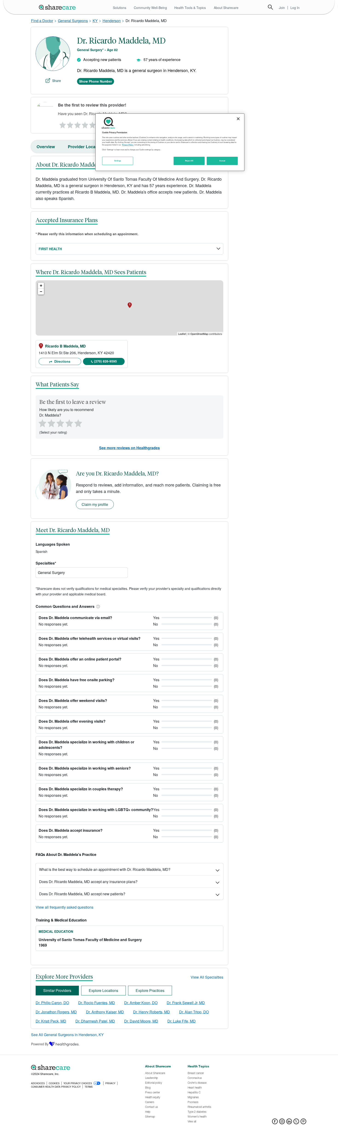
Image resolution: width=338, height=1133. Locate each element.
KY (95, 20)
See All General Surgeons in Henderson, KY (67, 1034)
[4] (85, 123)
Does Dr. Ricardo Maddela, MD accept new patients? (82, 893)
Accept (222, 160)
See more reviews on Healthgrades (129, 447)
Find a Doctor (42, 20)
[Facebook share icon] (274, 1122)
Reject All (189, 160)
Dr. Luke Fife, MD (181, 1021)
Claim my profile (95, 504)
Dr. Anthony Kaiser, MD (105, 1011)
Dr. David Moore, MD (141, 1021)
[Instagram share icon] (282, 1122)
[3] (77, 123)
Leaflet (182, 334)
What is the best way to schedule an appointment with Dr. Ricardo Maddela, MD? (104, 869)
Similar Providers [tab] (57, 990)
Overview (46, 147)
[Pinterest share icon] (303, 1122)
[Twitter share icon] (296, 1122)
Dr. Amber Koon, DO (141, 1002)
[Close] (238, 119)
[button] (97, 606)
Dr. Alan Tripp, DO (194, 1011)
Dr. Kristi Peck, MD (51, 1021)
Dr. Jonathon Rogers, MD (56, 1011)
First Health (50, 248)
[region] (170, 142)
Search (270, 7)
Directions (61, 361)
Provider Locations (86, 147)
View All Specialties (207, 977)
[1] (62, 123)
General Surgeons (73, 20)
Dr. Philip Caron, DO (52, 1002)
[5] (93, 123)
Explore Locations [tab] (103, 990)
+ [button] (41, 285)
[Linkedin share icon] (289, 1122)
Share (56, 80)
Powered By (40, 1044)
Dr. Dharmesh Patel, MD (95, 1021)
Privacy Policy (127, 145)
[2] (70, 123)
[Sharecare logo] (81, 1067)
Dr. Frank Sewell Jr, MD (186, 1002)
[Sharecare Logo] (58, 7)
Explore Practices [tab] (150, 990)
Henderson (112, 20)
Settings (117, 160)
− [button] (41, 291)
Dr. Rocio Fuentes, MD (96, 1002)
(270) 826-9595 (105, 361)
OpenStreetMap (199, 334)
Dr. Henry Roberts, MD (151, 1011)
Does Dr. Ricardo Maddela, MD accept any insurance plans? (88, 881)
